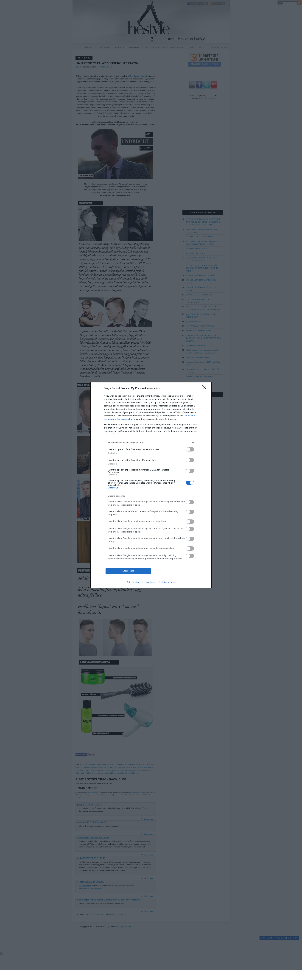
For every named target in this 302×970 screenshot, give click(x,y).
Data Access (151, 582)
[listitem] (151, 442)
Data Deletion (133, 582)
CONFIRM (128, 571)
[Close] (205, 388)
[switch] (190, 449)
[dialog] (151, 485)
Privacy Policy (169, 582)
